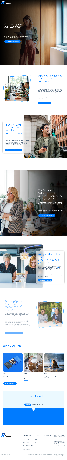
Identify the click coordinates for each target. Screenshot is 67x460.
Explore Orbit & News (38, 448)
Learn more (5, 377)
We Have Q (37, 438)
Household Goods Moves (27, 438)
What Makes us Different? (48, 435)
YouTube (64, 455)
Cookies (44, 454)
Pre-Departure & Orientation (27, 439)
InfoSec (36, 441)
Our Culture (37, 435)
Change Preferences (49, 454)
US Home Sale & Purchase (27, 441)
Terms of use (55, 454)
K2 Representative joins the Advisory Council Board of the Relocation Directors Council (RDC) (33, 376)
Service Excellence (47, 436)
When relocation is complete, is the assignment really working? (52, 375)
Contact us (37, 446)
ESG (35, 442)
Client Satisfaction (47, 438)
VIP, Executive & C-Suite (26, 446)
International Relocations (27, 435)
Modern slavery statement (61, 454)
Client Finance (25, 448)
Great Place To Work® (38, 436)
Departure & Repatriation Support (28, 445)
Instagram (60, 455)
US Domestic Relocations (27, 436)
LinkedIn (56, 455)
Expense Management (26, 449)
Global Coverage (38, 439)
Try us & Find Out (46, 439)
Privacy (42, 454)
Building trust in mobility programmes (11, 374)
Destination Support (26, 442)
